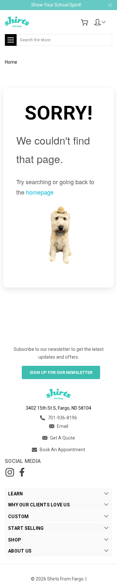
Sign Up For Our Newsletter (61, 372)
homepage (40, 192)
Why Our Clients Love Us (39, 504)
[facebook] (22, 472)
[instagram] (10, 472)
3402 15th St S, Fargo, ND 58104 (58, 408)
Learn (15, 493)
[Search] (110, 35)
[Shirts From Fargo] (17, 22)
